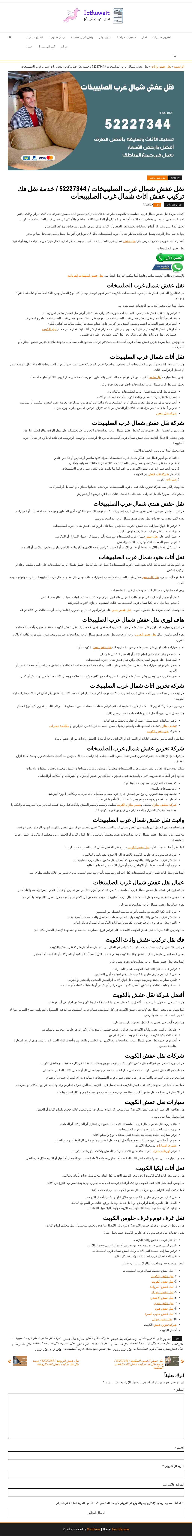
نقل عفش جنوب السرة (159, 1314)
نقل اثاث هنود (150, 577)
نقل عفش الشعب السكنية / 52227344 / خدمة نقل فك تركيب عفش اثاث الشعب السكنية (138, 1364)
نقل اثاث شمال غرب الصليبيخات (150, 1343)
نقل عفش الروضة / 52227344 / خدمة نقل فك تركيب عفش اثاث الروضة (55, 1362)
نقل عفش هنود (102, 647)
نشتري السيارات (166, 1145)
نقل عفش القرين (145, 634)
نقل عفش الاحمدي (161, 1298)
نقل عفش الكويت (158, 731)
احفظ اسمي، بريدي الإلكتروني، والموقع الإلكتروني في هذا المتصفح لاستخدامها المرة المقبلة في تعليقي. (118, 1503)
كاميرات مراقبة (126, 37)
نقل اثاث (171, 479)
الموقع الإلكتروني (173, 1484)
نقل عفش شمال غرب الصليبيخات (54, 1343)
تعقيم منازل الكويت (129, 804)
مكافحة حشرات (59, 726)
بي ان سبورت (57, 37)
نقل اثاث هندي (119, 1344)
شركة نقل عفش (166, 413)
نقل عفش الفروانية (161, 1287)
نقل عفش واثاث (161, 66)
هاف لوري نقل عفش (48, 1349)
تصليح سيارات (34, 37)
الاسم (179, 1447)
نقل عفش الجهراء (162, 1292)
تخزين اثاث (163, 1339)
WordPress (93, 1529)
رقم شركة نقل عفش (124, 1339)
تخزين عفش (146, 1338)
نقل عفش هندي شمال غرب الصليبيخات (158, 1349)
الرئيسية (179, 66)
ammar (150, 204)
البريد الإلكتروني (173, 1466)
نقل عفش (129, 241)
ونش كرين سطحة (82, 37)
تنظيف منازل (168, 726)
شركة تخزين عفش (165, 1325)
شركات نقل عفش (97, 1338)
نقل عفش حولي (162, 1319)
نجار (144, 37)
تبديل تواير (105, 37)
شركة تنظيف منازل (164, 804)
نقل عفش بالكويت (162, 1276)
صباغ (29, 46)
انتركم (64, 46)
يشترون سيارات (162, 37)
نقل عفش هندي (121, 610)
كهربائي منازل (46, 46)
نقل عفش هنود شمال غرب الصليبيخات (87, 1349)
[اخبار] (10, 37)
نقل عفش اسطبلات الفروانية (85, 275)
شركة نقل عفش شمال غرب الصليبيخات (36, 1338)
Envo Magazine (120, 1529)
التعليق (179, 1389)
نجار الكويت (49, 329)
